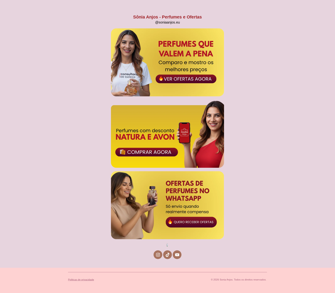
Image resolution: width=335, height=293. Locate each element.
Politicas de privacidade (81, 279)
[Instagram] (158, 254)
